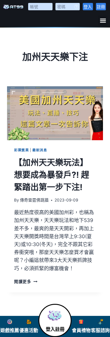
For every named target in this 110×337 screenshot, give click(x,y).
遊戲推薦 (9, 330)
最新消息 (39, 150)
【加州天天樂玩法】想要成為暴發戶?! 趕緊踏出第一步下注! (51, 175)
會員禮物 (81, 330)
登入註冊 (55, 329)
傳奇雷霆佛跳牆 (34, 200)
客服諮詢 (100, 330)
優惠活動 (28, 330)
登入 (88, 6)
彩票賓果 (21, 150)
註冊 (101, 6)
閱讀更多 (25, 281)
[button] (103, 20)
